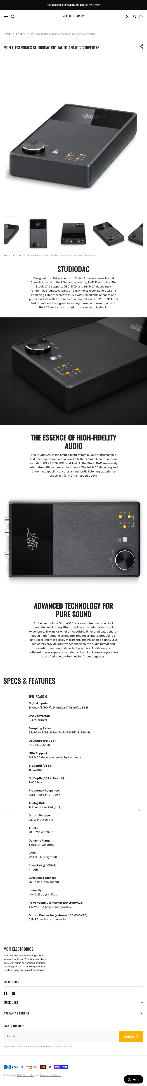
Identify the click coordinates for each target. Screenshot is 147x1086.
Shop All (20, 33)
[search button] (13, 16)
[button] (127, 16)
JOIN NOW (129, 1037)
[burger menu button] (6, 16)
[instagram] (13, 993)
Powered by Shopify (50, 1075)
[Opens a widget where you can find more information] (133, 1079)
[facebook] (5, 993)
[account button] (134, 16)
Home (7, 33)
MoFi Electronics (25, 1075)
